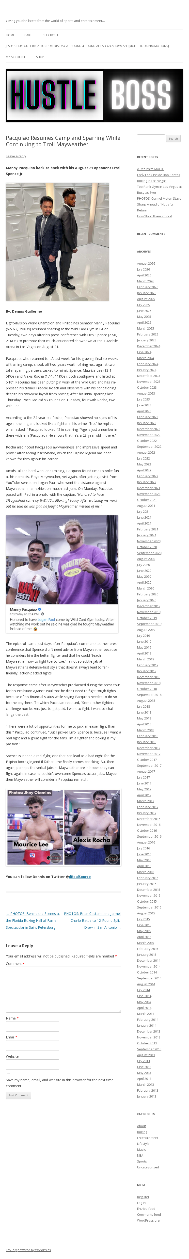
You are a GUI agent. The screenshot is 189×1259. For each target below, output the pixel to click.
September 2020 (149, 553)
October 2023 (147, 387)
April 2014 (144, 1007)
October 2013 (147, 1043)
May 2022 (144, 464)
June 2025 (144, 310)
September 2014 (149, 978)
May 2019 (144, 647)
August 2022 (146, 452)
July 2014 (143, 990)
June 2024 (144, 352)
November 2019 (148, 612)
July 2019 (143, 635)
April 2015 (144, 937)
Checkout (50, 35)
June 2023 (144, 405)
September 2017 (149, 765)
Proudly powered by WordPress (28, 1250)
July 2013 (143, 1061)
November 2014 (148, 966)
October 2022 (147, 440)
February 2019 (147, 665)
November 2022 (148, 434)
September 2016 (149, 836)
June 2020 (144, 570)
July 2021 (143, 511)
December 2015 (148, 889)
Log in (141, 1202)
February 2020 (147, 594)
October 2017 (147, 759)
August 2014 (146, 984)
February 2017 (147, 807)
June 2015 (144, 925)
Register (143, 1197)
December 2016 (148, 818)
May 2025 (144, 316)
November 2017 (148, 753)
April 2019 (144, 653)
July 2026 (143, 269)
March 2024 (145, 358)
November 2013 (148, 1037)
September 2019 (149, 624)
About (141, 1126)
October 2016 (147, 830)
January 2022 (146, 482)
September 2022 (149, 446)
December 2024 (148, 346)
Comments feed (149, 1214)
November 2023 (148, 381)
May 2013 (144, 1072)
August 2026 (146, 263)
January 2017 (146, 813)
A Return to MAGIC (150, 169)
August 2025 (146, 299)
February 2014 (147, 1019)
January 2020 (146, 600)
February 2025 (147, 334)
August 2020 (146, 559)
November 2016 (148, 824)
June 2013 (144, 1067)
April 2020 (144, 582)
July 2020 (143, 564)
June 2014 (144, 996)
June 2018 (144, 712)
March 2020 (145, 588)
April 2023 (144, 411)
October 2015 (147, 901)
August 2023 (146, 393)
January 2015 (146, 954)
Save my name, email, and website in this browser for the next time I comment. (60, 1083)
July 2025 (143, 305)
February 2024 (147, 364)
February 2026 (147, 287)
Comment (15, 963)
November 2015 (148, 895)
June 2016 (144, 854)
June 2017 (144, 783)
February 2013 (147, 1090)
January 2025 (146, 340)
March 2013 (145, 1084)
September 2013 (149, 1049)
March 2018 (145, 730)
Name (12, 1018)
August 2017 (146, 771)
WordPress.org (148, 1220)
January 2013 (146, 1096)
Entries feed (146, 1208)
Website (12, 1056)
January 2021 (146, 535)
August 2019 (146, 629)
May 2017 (144, 789)
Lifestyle (143, 1143)
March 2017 (145, 801)
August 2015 (146, 913)
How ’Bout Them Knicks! (154, 216)
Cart (28, 35)
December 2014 (148, 960)
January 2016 (146, 883)
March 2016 (145, 872)
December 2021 (148, 488)
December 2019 (148, 606)
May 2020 (144, 576)
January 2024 (146, 369)
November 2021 (148, 494)
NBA (140, 1155)
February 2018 (147, 736)
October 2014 (147, 972)
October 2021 (147, 499)
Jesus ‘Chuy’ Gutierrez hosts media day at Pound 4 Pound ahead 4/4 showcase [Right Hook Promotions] (87, 46)
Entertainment (147, 1137)
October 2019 (147, 618)
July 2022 (143, 458)
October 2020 (147, 547)
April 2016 (144, 866)
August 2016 (146, 842)
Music (141, 1149)
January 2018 (146, 742)
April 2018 (144, 724)
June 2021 (144, 517)
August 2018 (146, 700)
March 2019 (145, 659)
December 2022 (148, 429)
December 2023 (148, 375)
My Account (15, 57)
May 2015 (144, 931)
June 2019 (144, 641)
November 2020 (148, 541)
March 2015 (145, 942)
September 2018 (149, 694)
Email (11, 1037)
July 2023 (143, 399)
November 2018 (148, 683)
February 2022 (147, 476)
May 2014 (144, 1002)
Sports (142, 1161)
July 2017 (143, 777)
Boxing (142, 1132)
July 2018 (143, 706)
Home (10, 35)
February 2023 (147, 417)
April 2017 (144, 795)
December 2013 (148, 1031)
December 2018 (148, 677)
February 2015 (147, 948)
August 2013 (146, 1055)
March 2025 (145, 328)
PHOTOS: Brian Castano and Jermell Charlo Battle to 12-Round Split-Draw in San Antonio (92, 920)
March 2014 (145, 1013)
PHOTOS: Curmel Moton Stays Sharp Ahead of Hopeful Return (159, 204)
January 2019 (146, 671)
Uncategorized (148, 1167)
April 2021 (144, 523)
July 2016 (143, 848)
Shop (40, 57)
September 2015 (149, 907)
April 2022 (144, 470)
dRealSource (80, 876)
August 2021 (146, 505)
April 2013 (144, 1078)
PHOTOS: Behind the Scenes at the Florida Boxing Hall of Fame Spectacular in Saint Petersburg (33, 920)
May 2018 (144, 718)
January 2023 (146, 423)
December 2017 (148, 748)
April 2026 (144, 275)
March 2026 (145, 281)
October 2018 (147, 688)
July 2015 (143, 919)
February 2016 (147, 878)
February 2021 (147, 529)
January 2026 (146, 293)
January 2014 (146, 1025)
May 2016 (144, 860)
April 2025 (144, 322)
